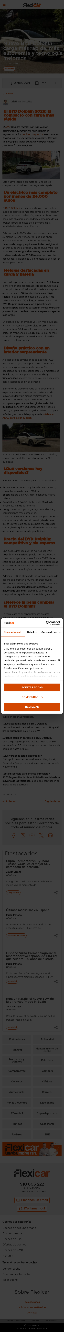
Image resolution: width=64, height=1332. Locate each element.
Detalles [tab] (31, 631)
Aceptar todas (32, 687)
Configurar (30, 697)
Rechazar (32, 706)
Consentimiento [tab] (13, 631)
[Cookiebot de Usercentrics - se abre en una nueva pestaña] (46, 623)
